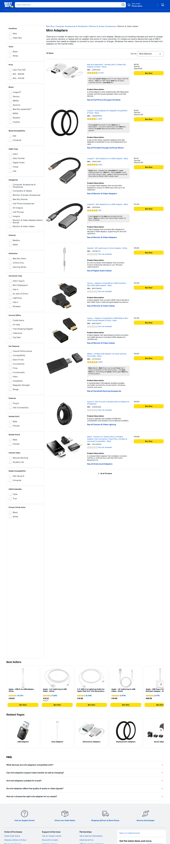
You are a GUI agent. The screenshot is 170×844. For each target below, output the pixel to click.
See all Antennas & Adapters (99, 464)
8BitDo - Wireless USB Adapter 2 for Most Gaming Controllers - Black (106, 355)
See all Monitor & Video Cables (101, 306)
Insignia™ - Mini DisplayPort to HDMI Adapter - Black (107, 158)
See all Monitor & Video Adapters (102, 193)
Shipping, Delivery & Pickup (15, 840)
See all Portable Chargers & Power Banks (105, 148)
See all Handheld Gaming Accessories (104, 391)
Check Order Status (12, 836)
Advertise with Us (86, 840)
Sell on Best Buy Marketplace (91, 836)
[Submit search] (123, 4)
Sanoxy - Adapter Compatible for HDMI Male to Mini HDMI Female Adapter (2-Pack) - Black (107, 319)
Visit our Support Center (51, 836)
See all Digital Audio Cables (99, 271)
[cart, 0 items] (162, 4)
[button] (135, 4)
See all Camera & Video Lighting (101, 424)
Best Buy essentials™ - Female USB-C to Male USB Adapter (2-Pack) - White (106, 65)
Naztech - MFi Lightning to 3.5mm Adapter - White (107, 248)
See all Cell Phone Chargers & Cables (103, 100)
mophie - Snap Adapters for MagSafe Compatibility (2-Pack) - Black (107, 111)
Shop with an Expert (50, 840)
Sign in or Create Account (129, 833)
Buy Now (148, 73)
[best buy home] (8, 4)
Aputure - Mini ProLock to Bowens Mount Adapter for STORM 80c (108, 403)
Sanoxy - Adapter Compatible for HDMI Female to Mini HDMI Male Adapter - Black (106, 284)
